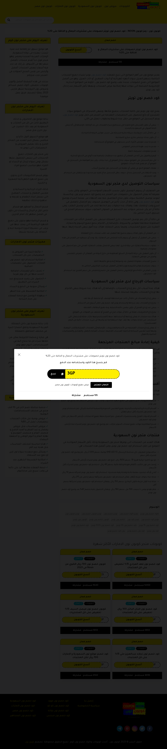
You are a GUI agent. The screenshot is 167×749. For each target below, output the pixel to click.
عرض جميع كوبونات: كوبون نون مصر (72, 385)
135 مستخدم (90, 395)
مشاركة (76, 395)
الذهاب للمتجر (101, 385)
